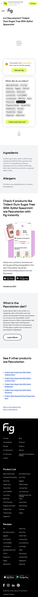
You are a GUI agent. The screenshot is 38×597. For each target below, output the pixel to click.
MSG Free (22, 98)
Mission (21, 450)
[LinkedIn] (13, 585)
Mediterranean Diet (9, 550)
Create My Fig (7, 442)
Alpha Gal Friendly (12, 85)
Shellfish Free (10, 108)
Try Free (32, 3)
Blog (20, 438)
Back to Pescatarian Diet (12, 407)
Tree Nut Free (10, 112)
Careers (5, 458)
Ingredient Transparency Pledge (26, 454)
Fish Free (26, 88)
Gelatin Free (10, 92)
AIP (4, 528)
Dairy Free (9, 88)
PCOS (5, 553)
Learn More (12, 337)
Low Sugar (22, 546)
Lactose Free (10, 95)
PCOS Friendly (7, 502)
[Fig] (10, 10)
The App (5, 438)
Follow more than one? (17, 122)
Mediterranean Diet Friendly (25, 495)
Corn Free (24, 85)
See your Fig (19, 70)
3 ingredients (26, 63)
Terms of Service (14, 590)
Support (21, 446)
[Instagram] (8, 585)
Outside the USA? (9, 286)
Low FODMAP (22, 95)
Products (22, 442)
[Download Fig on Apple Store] (9, 577)
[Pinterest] (18, 585)
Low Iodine (6, 495)
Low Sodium (7, 546)
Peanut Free (10, 102)
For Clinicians (7, 454)
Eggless (17, 88)
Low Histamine (11, 98)
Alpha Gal (22, 528)
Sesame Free (25, 105)
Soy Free (20, 108)
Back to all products (10, 409)
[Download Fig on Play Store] (22, 577)
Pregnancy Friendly (12, 105)
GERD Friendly (23, 484)
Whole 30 (22, 564)
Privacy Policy (23, 590)
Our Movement (8, 450)
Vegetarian (10, 115)
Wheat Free (20, 115)
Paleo (29, 98)
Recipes (5, 446)
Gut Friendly (7, 539)
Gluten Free (21, 92)
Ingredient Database (8, 594)
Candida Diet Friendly (10, 477)
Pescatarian (21, 102)
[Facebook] (4, 585)
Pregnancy (6, 557)
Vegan (20, 112)
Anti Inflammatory (24, 474)
